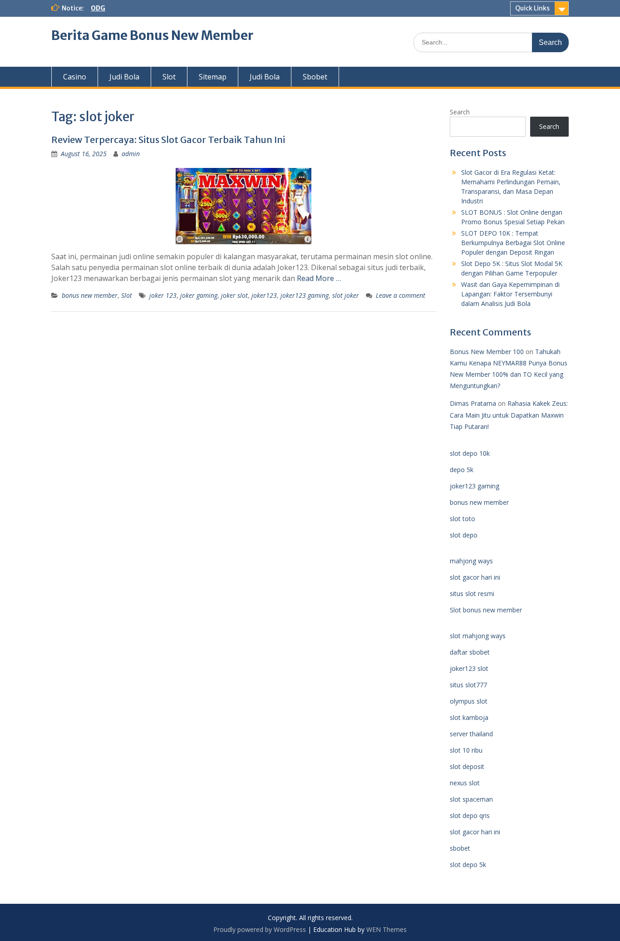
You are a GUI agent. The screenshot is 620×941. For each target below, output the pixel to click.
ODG (98, 8)
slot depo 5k (468, 864)
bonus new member (90, 295)
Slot (169, 77)
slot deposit (467, 766)
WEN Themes (386, 929)
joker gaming (198, 295)
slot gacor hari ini (475, 577)
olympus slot (468, 701)
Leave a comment (400, 295)
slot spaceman (471, 799)
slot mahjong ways (478, 635)
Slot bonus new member (486, 610)
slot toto (462, 518)
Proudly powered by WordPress (259, 929)
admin (131, 153)
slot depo (463, 535)
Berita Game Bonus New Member (152, 35)
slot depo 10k (470, 453)
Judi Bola (124, 77)
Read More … (319, 278)
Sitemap (212, 77)
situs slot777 (468, 684)
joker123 (264, 295)
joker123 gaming (304, 295)
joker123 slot (469, 668)
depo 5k (461, 469)
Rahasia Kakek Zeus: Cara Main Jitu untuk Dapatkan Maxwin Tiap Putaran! (509, 414)
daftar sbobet (470, 652)
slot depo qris (470, 815)
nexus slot (465, 782)
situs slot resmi (472, 593)
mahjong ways (471, 561)
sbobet (460, 848)
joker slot (234, 295)
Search (460, 112)
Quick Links (532, 8)
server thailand (471, 733)
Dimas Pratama (473, 403)
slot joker (345, 295)
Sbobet (315, 77)
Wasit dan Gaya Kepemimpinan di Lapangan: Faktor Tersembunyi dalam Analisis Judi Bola (510, 294)
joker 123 (163, 295)
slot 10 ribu (466, 750)
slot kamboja (469, 717)
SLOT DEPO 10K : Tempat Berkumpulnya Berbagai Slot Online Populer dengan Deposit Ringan (513, 242)
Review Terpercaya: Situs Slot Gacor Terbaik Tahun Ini (168, 139)
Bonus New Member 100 (487, 351)
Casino (74, 77)
